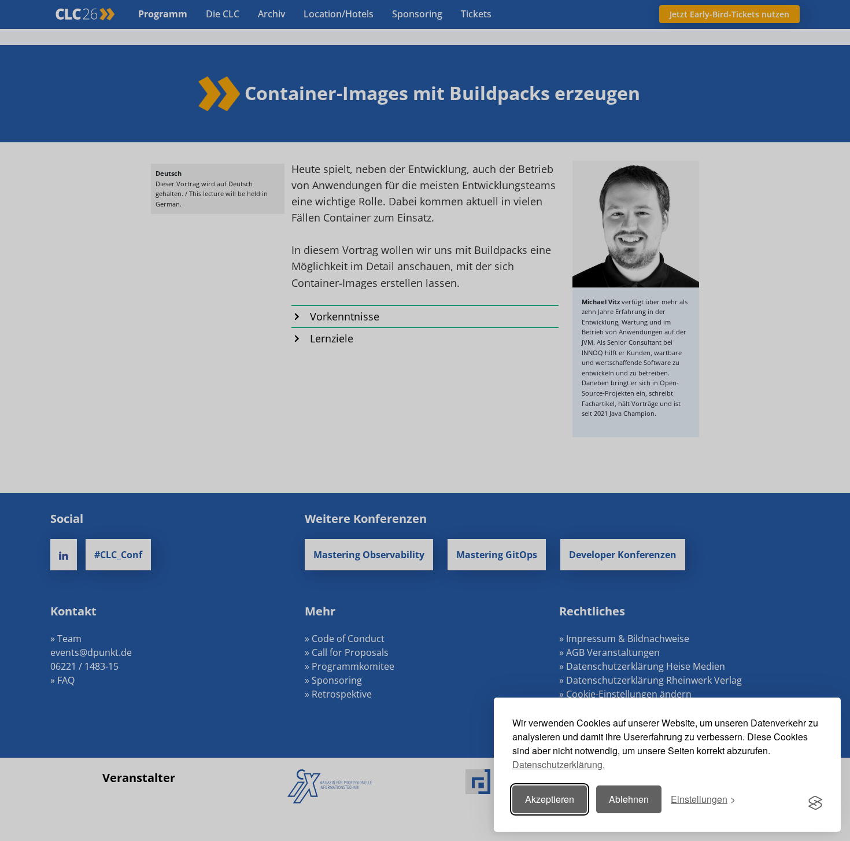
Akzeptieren (549, 799)
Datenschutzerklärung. (558, 764)
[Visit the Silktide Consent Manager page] (815, 799)
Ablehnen (629, 799)
